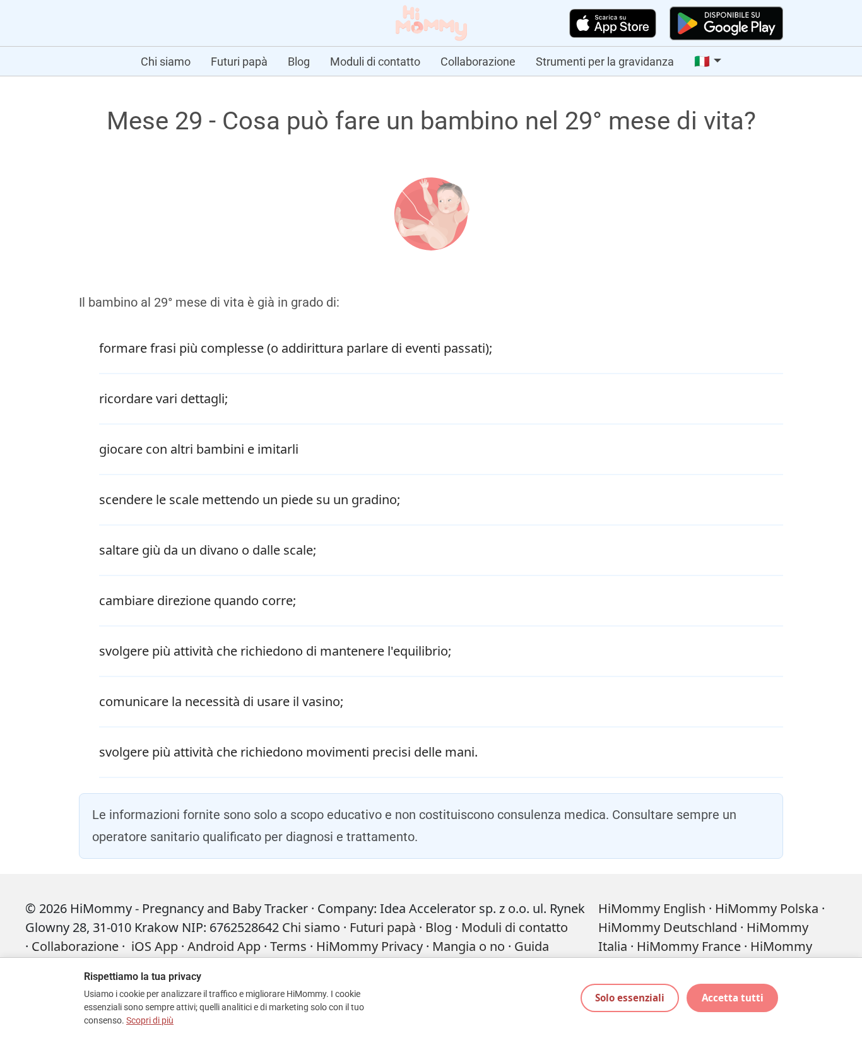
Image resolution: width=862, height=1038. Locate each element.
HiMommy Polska (766, 908)
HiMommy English (652, 908)
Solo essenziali (629, 997)
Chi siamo (166, 61)
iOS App (154, 946)
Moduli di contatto (375, 61)
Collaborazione (478, 61)
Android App (224, 946)
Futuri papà (239, 61)
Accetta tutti (733, 997)
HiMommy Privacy (369, 946)
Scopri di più (150, 1020)
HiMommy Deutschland (667, 927)
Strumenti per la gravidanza (605, 61)
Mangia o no (468, 946)
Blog (299, 61)
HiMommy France (689, 946)
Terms (288, 946)
